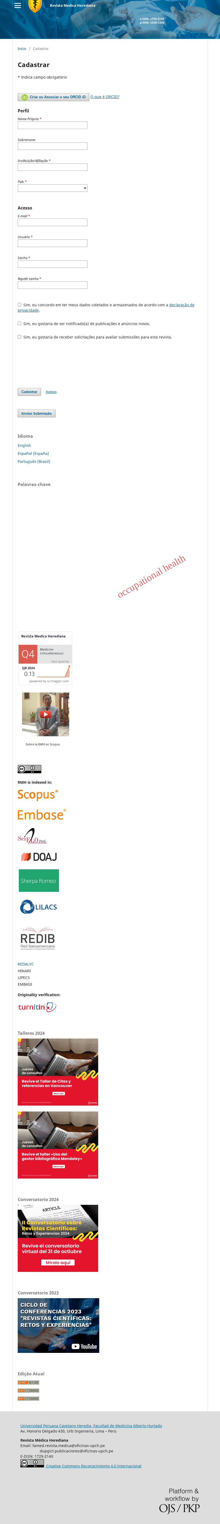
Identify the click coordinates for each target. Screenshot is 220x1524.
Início (22, 48)
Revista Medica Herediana (73, 5)
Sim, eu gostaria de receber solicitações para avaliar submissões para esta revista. (97, 337)
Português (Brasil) (34, 461)
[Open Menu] (17, 5)
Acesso (51, 391)
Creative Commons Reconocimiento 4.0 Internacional (93, 1465)
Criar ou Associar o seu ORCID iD (57, 97)
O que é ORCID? (104, 96)
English (24, 445)
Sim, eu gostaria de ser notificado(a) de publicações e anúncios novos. (86, 323)
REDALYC (26, 964)
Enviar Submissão (36, 413)
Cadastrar (29, 392)
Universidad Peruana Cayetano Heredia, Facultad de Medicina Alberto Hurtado (91, 1425)
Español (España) (33, 453)
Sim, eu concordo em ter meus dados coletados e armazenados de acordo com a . (106, 307)
